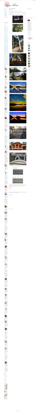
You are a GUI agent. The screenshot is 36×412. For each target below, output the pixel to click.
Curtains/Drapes (6, 38)
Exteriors (6, 41)
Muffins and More (6, 232)
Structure (4, 59)
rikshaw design (6, 273)
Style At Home (7, 59)
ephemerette (6, 171)
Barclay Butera (5, 28)
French (5, 44)
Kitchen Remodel (30, 17)
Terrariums (7, 60)
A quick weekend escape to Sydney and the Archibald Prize (6, 226)
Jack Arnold (5, 47)
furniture (6, 44)
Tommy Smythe (5, 61)
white (7, 63)
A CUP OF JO (6, 81)
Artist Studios (6, 27)
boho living (6, 31)
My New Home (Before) (29, 32)
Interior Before (29, 33)
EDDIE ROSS (6, 170)
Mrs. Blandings (6, 231)
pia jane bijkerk (6, 251)
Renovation (5, 55)
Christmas (5, 35)
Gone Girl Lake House (31, 53)
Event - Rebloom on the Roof (7, 240)
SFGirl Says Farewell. (6, 284)
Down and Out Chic (6, 144)
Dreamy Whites (6, 156)
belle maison (6, 116)
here (18, 185)
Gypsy (6, 45)
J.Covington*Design (6, 185)
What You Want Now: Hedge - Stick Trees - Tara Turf (6, 200)
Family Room (29, 35)
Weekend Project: (5, 63)
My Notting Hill (6, 238)
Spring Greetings (7, 76)
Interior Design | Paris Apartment (7, 165)
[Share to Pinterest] (18, 192)
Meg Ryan (5, 50)
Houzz (28, 17)
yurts (6, 64)
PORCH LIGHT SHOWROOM (7, 264)
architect (6, 26)
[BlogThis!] (16, 192)
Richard (4, 56)
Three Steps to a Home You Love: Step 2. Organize (6, 176)
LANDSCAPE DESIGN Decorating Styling (6, 199)
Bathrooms (6, 29)
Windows (4, 64)
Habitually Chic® (6, 180)
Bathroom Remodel (33, 17)
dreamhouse (6, 150)
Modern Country (7, 51)
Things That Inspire (6, 340)
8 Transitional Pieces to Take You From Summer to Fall (6, 336)
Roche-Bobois (6, 56)
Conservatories (6, 36)
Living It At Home (6, 211)
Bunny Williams (5, 33)
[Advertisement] (8, 405)
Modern (4, 51)
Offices (6, 52)
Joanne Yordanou (29, 21)
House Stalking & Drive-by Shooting (31, 50)
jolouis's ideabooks (31, 9)
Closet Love (30, 55)
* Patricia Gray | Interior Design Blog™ (6, 67)
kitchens (5, 48)
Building (6, 32)
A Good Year (30, 60)
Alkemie (5, 96)
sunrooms (5, 60)
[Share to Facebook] (17, 192)
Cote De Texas (5, 37)
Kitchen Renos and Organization (31, 66)
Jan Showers (7, 47)
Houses (6, 46)
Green (5, 45)
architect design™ (6, 107)
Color (4, 36)
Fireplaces (4, 43)
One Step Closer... (31, 68)
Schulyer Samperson (6, 57)
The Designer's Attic (6, 301)
